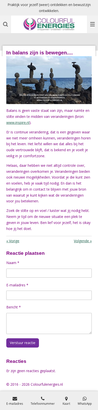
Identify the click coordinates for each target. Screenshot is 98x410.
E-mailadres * (17, 285)
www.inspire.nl (17, 122)
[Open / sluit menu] (92, 24)
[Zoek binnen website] (5, 24)
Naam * (12, 262)
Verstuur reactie (22, 342)
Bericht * (13, 307)
